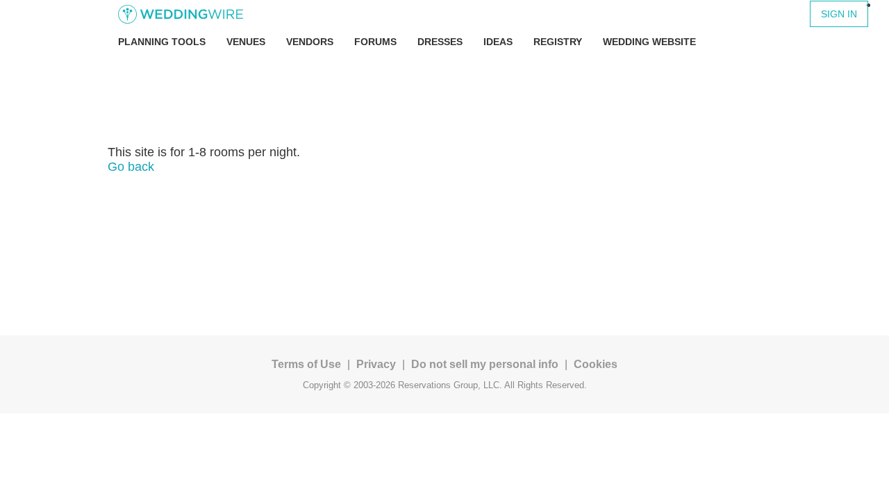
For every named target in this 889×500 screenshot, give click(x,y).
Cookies (595, 364)
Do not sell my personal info (484, 364)
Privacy (376, 364)
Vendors (309, 41)
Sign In (839, 13)
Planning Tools (162, 41)
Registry (557, 41)
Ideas (498, 41)
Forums (375, 41)
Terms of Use (306, 364)
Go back (131, 167)
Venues (245, 41)
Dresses (440, 41)
